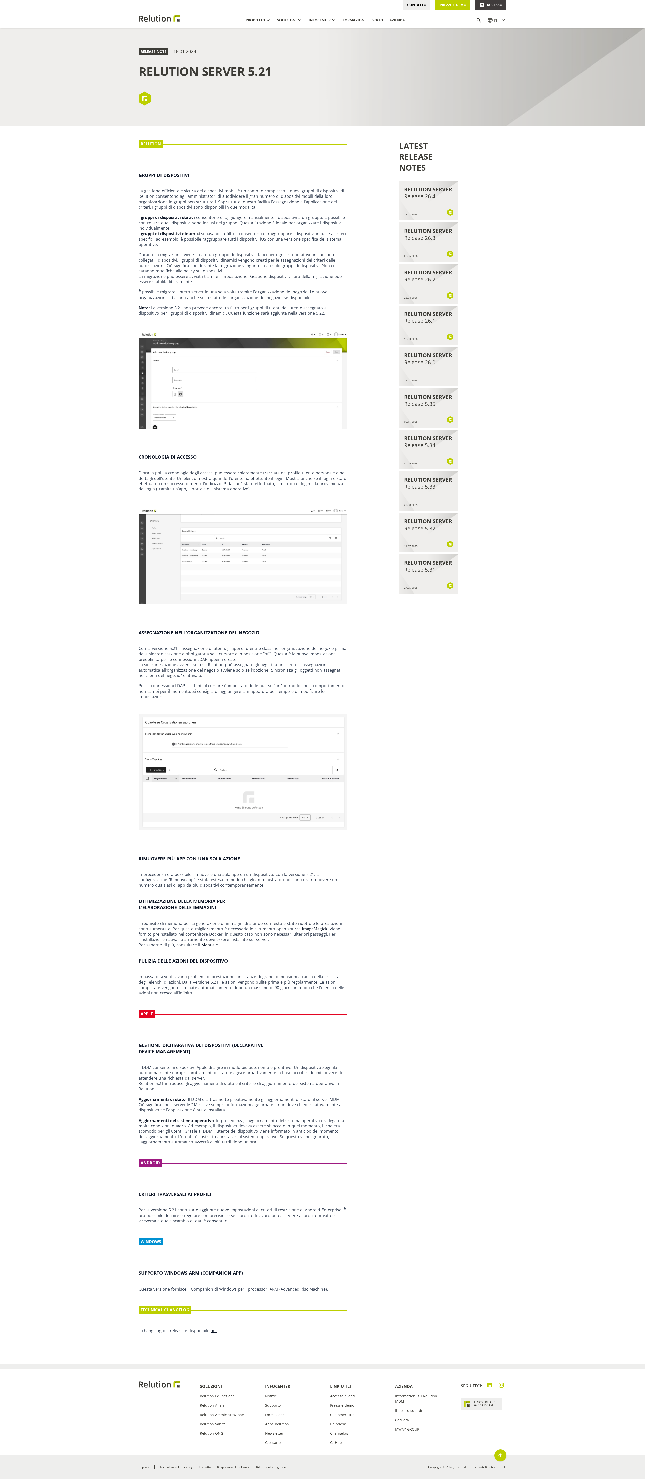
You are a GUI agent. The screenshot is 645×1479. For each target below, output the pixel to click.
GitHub (336, 1442)
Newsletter (274, 1433)
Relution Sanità (213, 1424)
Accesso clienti (342, 1396)
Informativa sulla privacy (175, 1467)
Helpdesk (338, 1424)
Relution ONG (211, 1433)
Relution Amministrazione (222, 1414)
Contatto (416, 4)
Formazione (275, 1414)
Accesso (494, 4)
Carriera (402, 1420)
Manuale (209, 945)
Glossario (273, 1442)
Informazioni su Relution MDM (416, 1399)
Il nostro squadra (410, 1410)
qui (214, 1330)
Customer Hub (342, 1414)
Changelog (339, 1433)
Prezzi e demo (453, 4)
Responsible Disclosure (233, 1467)
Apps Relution (277, 1424)
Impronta (145, 1467)
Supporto (273, 1405)
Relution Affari (212, 1405)
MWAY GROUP (407, 1429)
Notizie (271, 1396)
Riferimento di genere (271, 1467)
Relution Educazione (217, 1396)
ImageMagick (314, 929)
